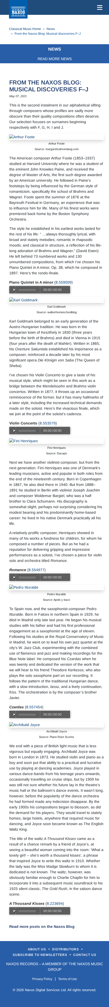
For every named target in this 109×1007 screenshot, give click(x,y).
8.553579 (48, 423)
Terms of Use (67, 979)
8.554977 (36, 570)
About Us (37, 949)
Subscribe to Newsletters (40, 955)
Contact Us (84, 955)
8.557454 (34, 707)
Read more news (55, 59)
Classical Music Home (25, 29)
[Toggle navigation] (98, 7)
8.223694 (55, 903)
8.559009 (63, 282)
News (51, 29)
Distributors (66, 949)
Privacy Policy (42, 979)
